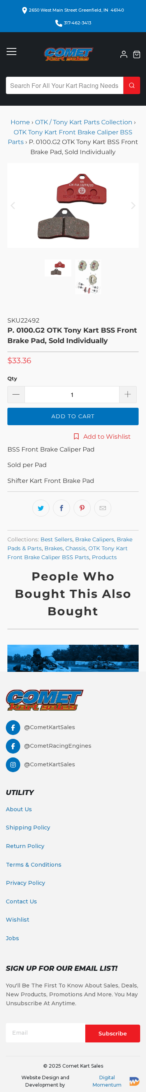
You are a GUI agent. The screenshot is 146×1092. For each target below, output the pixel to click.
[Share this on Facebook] (61, 508)
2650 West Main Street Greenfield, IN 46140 (76, 10)
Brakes (53, 548)
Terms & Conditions (34, 864)
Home (21, 122)
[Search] (131, 85)
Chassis (75, 548)
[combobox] (64, 85)
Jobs (12, 938)
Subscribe (113, 1033)
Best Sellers (56, 539)
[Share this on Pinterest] (82, 508)
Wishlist (17, 919)
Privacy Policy (25, 882)
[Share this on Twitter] (40, 508)
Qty (12, 378)
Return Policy (25, 846)
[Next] (133, 205)
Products (104, 557)
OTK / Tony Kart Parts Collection (83, 122)
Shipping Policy (28, 827)
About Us (19, 809)
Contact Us (21, 901)
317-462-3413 (77, 23)
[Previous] (13, 205)
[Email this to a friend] (102, 508)
